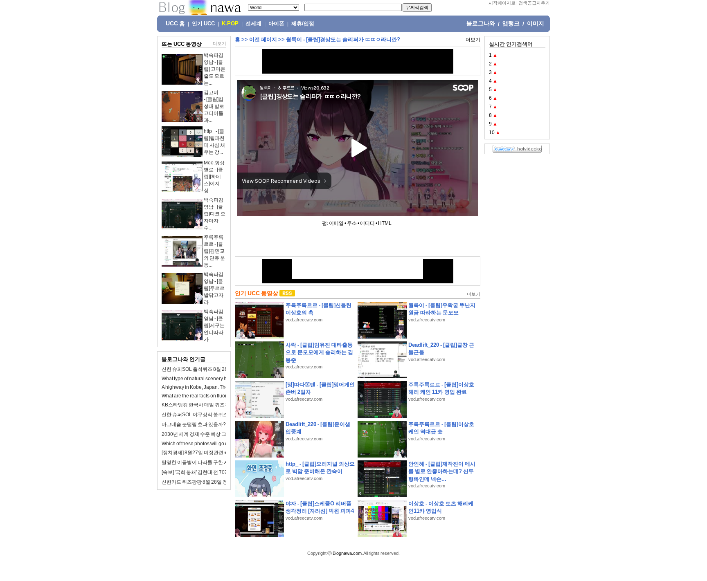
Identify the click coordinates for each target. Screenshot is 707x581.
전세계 (253, 24)
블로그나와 (480, 23)
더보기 (219, 43)
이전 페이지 (263, 39)
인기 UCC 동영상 (256, 293)
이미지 (535, 23)
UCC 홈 (175, 23)
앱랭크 (511, 23)
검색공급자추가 (534, 2)
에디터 (367, 223)
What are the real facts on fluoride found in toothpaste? (220, 396)
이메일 (336, 223)
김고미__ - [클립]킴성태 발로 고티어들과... (214, 106)
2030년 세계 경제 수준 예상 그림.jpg (200, 434)
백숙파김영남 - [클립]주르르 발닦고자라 (214, 288)
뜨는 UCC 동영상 (182, 44)
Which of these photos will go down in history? (211, 443)
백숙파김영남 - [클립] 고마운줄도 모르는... (214, 69)
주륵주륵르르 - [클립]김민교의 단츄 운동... (214, 251)
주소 (352, 223)
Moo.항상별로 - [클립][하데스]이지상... (214, 176)
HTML (385, 223)
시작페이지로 (502, 2)
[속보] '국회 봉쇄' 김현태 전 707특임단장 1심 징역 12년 (220, 472)
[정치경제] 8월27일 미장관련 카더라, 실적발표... (213, 452)
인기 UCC (203, 24)
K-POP (230, 24)
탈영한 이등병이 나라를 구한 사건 (198, 462)
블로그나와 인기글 (183, 359)
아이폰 (276, 24)
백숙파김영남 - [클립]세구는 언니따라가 (214, 325)
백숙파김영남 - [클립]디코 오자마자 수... (214, 214)
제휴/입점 (302, 24)
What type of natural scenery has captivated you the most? (224, 378)
